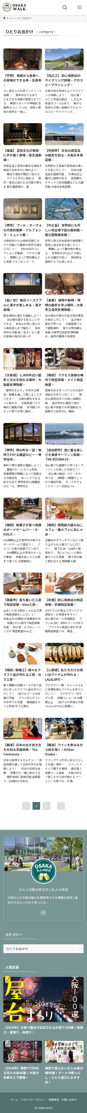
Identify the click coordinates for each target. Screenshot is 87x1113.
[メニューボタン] (79, 7)
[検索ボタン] (64, 7)
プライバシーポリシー (33, 1100)
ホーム (14, 1100)
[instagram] (43, 913)
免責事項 (54, 1100)
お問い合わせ (69, 1100)
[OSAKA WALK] (15, 7)
